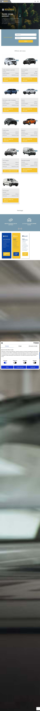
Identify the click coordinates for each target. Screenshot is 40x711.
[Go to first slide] (21, 229)
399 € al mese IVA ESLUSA (8, 200)
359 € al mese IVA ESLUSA (10, 170)
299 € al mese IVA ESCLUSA (27, 109)
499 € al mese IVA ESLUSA (8, 79)
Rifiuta (7, 367)
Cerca (25, 41)
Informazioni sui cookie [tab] (33, 346)
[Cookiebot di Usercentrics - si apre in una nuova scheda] (34, 343)
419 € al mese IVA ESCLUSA (27, 170)
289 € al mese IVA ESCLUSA (8, 140)
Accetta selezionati (20, 367)
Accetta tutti (32, 367)
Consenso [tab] (7, 346)
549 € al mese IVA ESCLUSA (27, 140)
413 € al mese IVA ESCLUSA (8, 109)
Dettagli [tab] (20, 346)
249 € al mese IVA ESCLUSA (27, 79)
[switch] (15, 363)
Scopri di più (6, 254)
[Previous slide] (19, 229)
